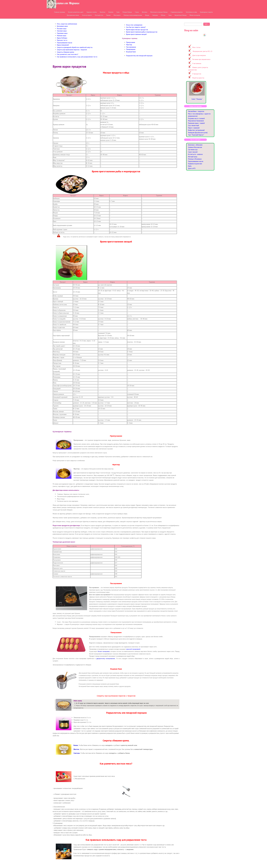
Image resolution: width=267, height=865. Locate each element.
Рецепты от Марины (65, 3)
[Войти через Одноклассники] (208, 35)
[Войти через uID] (190, 35)
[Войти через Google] (204, 35)
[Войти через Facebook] (197, 35)
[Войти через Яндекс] (200, 35)
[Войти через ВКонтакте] (193, 35)
